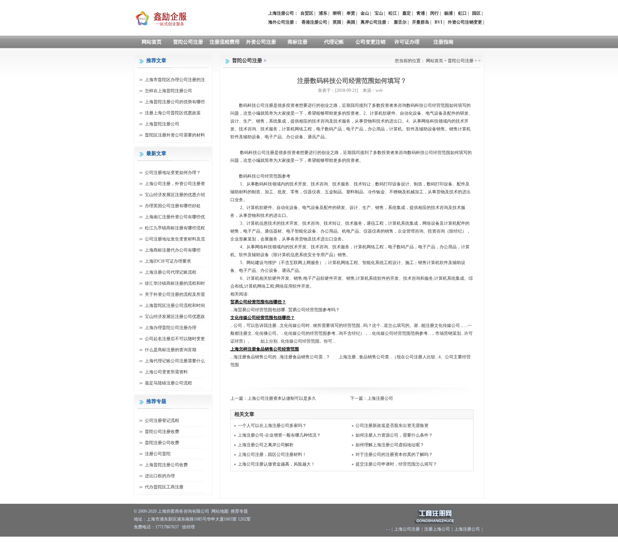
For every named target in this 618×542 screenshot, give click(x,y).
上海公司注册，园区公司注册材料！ (272, 454)
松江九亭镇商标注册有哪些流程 (175, 227)
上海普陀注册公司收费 (166, 464)
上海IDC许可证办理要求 (168, 261)
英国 (337, 22)
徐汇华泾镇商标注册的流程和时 (175, 283)
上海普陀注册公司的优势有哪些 (175, 101)
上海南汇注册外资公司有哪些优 (175, 216)
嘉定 (406, 13)
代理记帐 (334, 42)
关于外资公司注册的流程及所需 (175, 294)
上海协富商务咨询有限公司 (183, 511)
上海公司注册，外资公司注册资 (175, 183)
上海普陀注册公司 (162, 123)
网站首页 (152, 42)
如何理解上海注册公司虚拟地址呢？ (389, 444)
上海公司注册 (407, 529)
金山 (364, 13)
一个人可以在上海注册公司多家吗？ (272, 425)
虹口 (462, 13)
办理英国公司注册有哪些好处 (173, 205)
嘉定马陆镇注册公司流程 (168, 383)
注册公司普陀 (158, 453)
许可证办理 (407, 42)
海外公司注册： (283, 22)
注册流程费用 (225, 42)
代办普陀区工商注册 (164, 486)
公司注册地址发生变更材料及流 (175, 239)
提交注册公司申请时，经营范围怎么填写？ (396, 464)
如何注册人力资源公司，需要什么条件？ (394, 435)
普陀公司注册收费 (162, 431)
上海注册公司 (380, 398)
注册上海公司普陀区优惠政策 (173, 112)
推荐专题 (239, 511)
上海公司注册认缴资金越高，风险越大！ (276, 464)
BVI (438, 22)
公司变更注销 (370, 42)
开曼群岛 (420, 22)
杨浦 (448, 13)
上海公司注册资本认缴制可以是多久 (281, 398)
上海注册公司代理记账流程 (170, 272)
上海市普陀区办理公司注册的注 (175, 79)
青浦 (420, 13)
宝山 (378, 13)
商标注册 (298, 42)
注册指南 (443, 42)
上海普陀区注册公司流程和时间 (175, 305)
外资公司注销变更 (465, 22)
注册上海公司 (437, 529)
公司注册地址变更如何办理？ (173, 172)
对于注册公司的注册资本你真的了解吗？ (394, 454)
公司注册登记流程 (162, 420)
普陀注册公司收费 (162, 442)
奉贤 (351, 13)
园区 (476, 13)
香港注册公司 (314, 22)
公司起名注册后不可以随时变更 (175, 338)
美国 (351, 22)
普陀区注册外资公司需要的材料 (175, 135)
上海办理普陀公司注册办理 (170, 327)
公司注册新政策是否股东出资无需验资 (391, 425)
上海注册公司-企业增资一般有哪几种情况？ (279, 435)
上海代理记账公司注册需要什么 (175, 360)
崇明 (337, 13)
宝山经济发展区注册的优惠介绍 (175, 194)
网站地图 (220, 511)
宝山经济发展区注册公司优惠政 (175, 316)
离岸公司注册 (373, 22)
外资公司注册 (261, 42)
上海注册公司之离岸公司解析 (266, 444)
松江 (392, 13)
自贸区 (306, 13)
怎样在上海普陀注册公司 (168, 90)
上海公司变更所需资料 (166, 371)
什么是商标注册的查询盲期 (170, 349)
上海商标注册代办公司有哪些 (173, 250)
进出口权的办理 (160, 475)
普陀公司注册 (188, 42)
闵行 (434, 13)
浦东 (323, 13)
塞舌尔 (400, 22)
